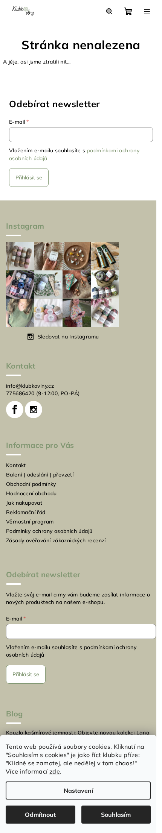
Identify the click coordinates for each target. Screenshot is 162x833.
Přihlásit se (28, 177)
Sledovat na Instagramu (68, 336)
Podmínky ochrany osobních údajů (49, 531)
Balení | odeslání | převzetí (39, 474)
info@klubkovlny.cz (30, 385)
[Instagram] (33, 409)
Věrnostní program (30, 521)
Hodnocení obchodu (31, 493)
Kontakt (16, 465)
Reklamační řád (26, 512)
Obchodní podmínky (31, 484)
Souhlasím (116, 814)
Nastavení (78, 790)
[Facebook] (14, 409)
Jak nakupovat (24, 502)
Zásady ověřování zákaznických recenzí (56, 540)
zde (54, 771)
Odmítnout (40, 814)
